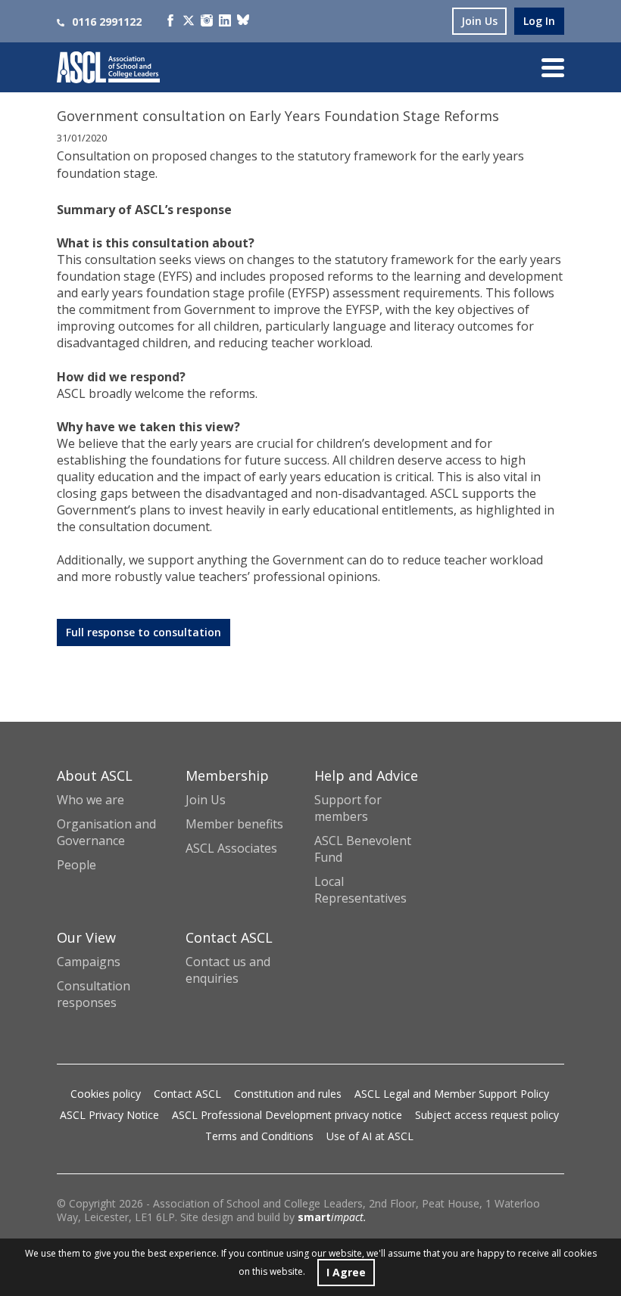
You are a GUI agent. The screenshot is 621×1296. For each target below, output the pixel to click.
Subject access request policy (487, 1115)
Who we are (90, 799)
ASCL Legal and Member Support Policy (451, 1093)
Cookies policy (105, 1093)
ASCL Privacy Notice (109, 1115)
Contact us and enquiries (228, 970)
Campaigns (88, 961)
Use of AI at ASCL (369, 1136)
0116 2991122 (107, 21)
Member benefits (234, 824)
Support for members (348, 808)
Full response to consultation (143, 632)
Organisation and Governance (106, 832)
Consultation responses (93, 994)
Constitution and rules (288, 1093)
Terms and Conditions (259, 1136)
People (76, 864)
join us (479, 21)
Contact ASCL (187, 1093)
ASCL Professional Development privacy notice (287, 1115)
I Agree (346, 1272)
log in (539, 21)
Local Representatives (360, 889)
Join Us (206, 799)
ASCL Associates (231, 848)
